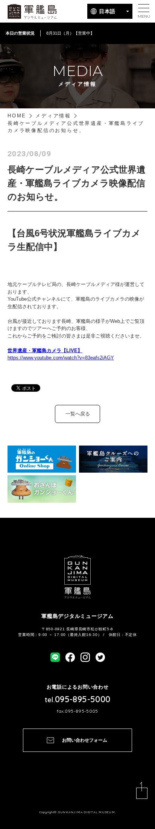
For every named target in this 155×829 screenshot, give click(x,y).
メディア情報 (53, 116)
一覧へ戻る (77, 414)
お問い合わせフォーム (84, 740)
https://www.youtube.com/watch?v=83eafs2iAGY (61, 358)
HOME (17, 116)
